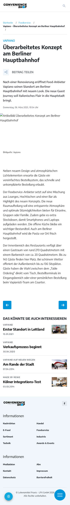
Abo (39, 464)
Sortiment (8, 437)
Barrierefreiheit (44, 477)
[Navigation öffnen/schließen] (60, 495)
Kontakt (7, 471)
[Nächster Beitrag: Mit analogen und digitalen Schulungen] (63, 305)
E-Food (6, 430)
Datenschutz (9, 477)
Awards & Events (45, 443)
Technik (7, 443)
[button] (18, 72)
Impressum (42, 471)
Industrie (41, 437)
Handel (40, 423)
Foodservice (43, 430)
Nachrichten (9, 423)
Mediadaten (9, 464)
